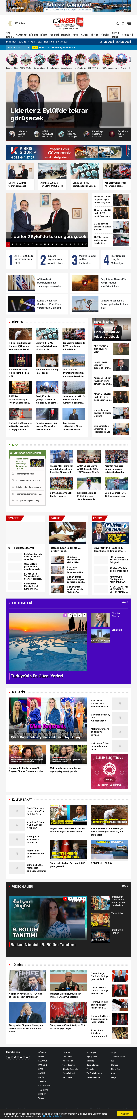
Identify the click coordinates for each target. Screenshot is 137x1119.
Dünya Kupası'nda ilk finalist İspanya (60, 494)
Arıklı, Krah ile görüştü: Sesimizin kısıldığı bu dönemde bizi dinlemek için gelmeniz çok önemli (47, 399)
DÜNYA (43, 35)
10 (45, 244)
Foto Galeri (67, 1057)
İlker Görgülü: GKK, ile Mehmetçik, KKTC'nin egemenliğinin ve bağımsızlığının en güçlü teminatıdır (119, 260)
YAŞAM (41, 1098)
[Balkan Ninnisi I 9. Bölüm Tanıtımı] (48, 918)
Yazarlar (66, 1052)
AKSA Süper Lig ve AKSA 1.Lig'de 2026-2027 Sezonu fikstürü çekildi (88, 469)
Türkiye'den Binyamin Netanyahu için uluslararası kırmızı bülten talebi (26, 1028)
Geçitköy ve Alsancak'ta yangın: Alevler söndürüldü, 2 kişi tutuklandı (113, 283)
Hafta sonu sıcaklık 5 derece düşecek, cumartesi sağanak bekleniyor (73, 399)
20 (86, 244)
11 (49, 244)
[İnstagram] (9, 1057)
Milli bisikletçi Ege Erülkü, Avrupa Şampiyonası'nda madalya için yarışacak (86, 496)
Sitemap (114, 1065)
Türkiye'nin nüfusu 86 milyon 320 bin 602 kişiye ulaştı (67, 1027)
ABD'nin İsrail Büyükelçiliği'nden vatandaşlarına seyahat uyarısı (49, 283)
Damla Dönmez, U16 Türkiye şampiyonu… (115, 494)
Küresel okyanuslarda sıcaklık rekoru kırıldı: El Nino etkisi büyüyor (55, 260)
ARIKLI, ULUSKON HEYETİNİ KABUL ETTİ (23, 259)
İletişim (114, 1077)
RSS (112, 1061)
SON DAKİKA (10, 35)
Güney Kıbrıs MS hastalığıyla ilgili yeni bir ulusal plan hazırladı (46, 346)
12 (53, 244)
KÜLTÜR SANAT (116, 35)
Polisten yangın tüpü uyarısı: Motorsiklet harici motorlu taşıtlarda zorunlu (47, 426)
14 (61, 244)
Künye (113, 1052)
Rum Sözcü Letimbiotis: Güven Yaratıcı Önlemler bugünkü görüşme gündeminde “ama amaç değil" (72, 426)
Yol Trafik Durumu (94, 1073)
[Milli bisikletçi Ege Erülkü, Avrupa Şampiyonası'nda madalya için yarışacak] (89, 483)
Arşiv (113, 1073)
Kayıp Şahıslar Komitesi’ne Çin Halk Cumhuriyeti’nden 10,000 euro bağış (107, 831)
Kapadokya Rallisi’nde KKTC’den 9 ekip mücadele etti (73, 346)
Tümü (125, 602)
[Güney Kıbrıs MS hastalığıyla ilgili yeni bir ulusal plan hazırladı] (47, 334)
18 (77, 244)
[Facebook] (15, 1057)
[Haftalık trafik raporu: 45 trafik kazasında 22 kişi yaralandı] (20, 414)
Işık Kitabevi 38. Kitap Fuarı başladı (47, 371)
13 (57, 244)
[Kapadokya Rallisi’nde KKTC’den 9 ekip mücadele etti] (73, 334)
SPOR (76, 35)
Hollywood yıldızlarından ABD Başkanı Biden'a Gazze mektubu (26, 770)
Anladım (125, 1113)
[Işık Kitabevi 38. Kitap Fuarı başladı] (47, 360)
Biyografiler (92, 1057)
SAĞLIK (84, 35)
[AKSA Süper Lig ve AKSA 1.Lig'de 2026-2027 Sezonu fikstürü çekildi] (89, 456)
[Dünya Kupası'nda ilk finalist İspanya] (61, 483)
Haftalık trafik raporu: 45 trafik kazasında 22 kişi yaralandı (20, 426)
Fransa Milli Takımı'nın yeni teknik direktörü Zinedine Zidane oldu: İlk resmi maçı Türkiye (61, 469)
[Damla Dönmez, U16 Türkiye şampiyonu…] (116, 483)
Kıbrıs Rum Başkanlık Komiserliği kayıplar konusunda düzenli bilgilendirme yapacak (20, 346)
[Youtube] (27, 1057)
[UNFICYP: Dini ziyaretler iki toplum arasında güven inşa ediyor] (73, 360)
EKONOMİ (54, 35)
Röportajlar (92, 1052)
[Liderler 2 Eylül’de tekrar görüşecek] (47, 217)
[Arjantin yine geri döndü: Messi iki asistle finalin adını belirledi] (116, 456)
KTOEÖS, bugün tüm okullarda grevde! (57, 47)
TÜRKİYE (104, 35)
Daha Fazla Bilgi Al (52, 1116)
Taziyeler (91, 1069)
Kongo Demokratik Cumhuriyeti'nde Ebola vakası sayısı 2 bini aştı (49, 304)
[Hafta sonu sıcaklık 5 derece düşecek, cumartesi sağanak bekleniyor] (73, 387)
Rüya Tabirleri (93, 1065)
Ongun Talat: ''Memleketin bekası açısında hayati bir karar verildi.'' (67, 830)
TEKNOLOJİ (127, 35)
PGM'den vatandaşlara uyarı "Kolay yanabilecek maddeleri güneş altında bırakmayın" (19, 399)
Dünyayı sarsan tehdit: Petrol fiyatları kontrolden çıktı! (114, 304)
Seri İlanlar (67, 1077)
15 (65, 244)
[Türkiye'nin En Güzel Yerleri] (48, 642)
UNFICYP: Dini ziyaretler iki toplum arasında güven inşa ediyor (73, 373)
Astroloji (90, 1061)
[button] (12, 644)
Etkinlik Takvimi (93, 1077)
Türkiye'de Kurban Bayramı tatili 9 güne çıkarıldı (67, 865)
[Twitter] (21, 1057)
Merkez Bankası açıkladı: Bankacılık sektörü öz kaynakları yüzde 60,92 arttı (88, 260)
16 (69, 244)
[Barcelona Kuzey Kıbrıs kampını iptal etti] (20, 360)
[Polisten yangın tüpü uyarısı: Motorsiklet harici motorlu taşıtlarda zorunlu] (47, 414)
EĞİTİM (94, 35)
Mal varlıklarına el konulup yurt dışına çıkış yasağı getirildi (66, 770)
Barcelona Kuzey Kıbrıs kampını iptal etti (19, 372)
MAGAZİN (65, 35)
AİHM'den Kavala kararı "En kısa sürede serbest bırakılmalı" (25, 995)
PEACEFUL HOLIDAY (101, 863)
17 (73, 244)
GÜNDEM (33, 35)
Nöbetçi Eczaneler (70, 1069)
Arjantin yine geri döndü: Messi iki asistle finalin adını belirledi (114, 469)
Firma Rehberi (68, 1073)
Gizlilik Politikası (118, 1057)
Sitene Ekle (115, 1069)
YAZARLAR (21, 35)
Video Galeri (67, 1061)
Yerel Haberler (68, 1065)
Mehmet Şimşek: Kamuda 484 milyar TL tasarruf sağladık (65, 995)
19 (81, 244)
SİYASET (42, 1094)
